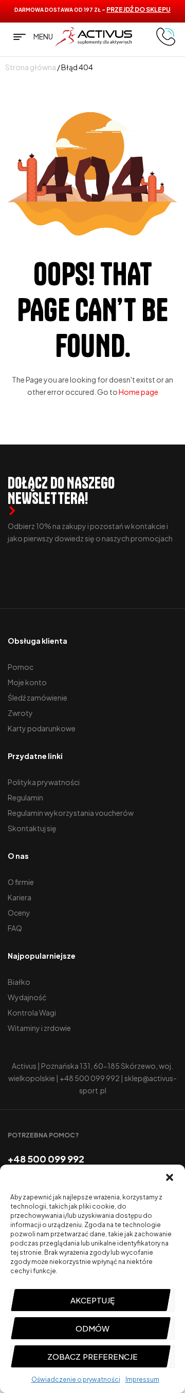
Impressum (142, 1379)
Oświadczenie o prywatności (75, 1379)
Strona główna (30, 67)
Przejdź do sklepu (138, 9)
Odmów (92, 1328)
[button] (169, 1177)
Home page (138, 391)
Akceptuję (92, 1300)
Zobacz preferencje (92, 1356)
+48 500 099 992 (90, 1078)
